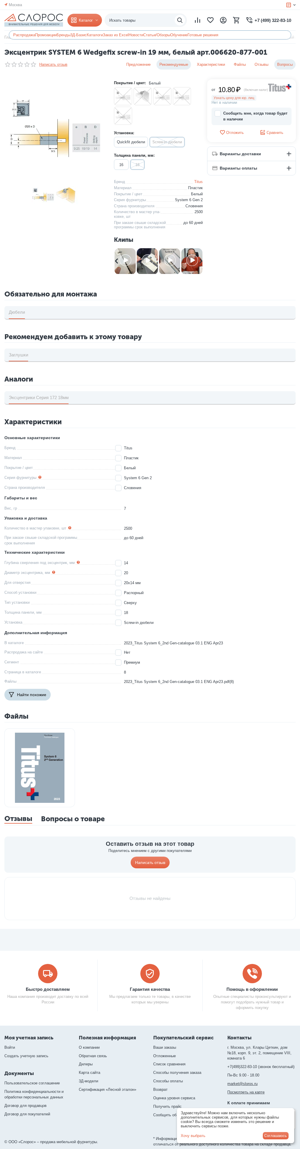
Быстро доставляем (48, 989)
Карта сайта (89, 1072)
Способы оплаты (168, 1081)
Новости (136, 35)
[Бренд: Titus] (280, 87)
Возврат (160, 1089)
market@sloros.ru (242, 1083)
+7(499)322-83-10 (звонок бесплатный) (260, 1067)
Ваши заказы (164, 1047)
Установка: (124, 133)
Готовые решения (203, 35)
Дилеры (86, 1064)
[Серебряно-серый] (182, 96)
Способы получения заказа (177, 1072)
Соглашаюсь (275, 1136)
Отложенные (164, 1056)
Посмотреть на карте (246, 1092)
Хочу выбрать (193, 1136)
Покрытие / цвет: (130, 83)
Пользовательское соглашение (32, 1083)
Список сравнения (169, 1064)
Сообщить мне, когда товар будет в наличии (255, 116)
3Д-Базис (78, 35)
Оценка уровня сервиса (174, 1098)
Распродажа (24, 35)
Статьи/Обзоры (156, 35)
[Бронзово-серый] (143, 96)
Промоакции (46, 35)
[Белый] (123, 96)
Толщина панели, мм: (134, 155)
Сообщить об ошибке (171, 1115)
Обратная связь (93, 1056)
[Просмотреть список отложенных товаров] (210, 20)
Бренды (63, 35)
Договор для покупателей (27, 1114)
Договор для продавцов (25, 1105)
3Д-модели (88, 1081)
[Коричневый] (162, 96)
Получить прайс (167, 1106)
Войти (9, 1047)
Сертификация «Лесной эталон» (107, 1089)
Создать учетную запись (26, 1056)
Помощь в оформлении (252, 989)
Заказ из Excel (116, 35)
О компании (89, 1047)
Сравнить (275, 132)
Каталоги (95, 35)
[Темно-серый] (123, 116)
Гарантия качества (150, 989)
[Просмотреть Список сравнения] (197, 20)
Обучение (179, 35)
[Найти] (180, 20)
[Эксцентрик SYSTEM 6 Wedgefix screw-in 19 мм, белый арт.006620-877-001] (54, 129)
